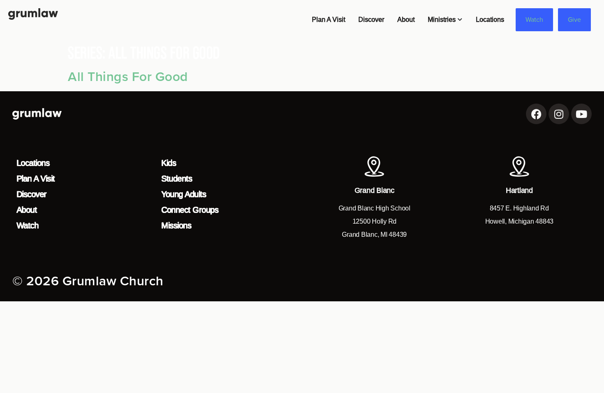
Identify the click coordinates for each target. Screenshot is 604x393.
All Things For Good (128, 77)
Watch (534, 20)
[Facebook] (536, 114)
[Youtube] (581, 114)
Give (574, 20)
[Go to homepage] (33, 14)
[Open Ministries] (460, 20)
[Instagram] (559, 114)
